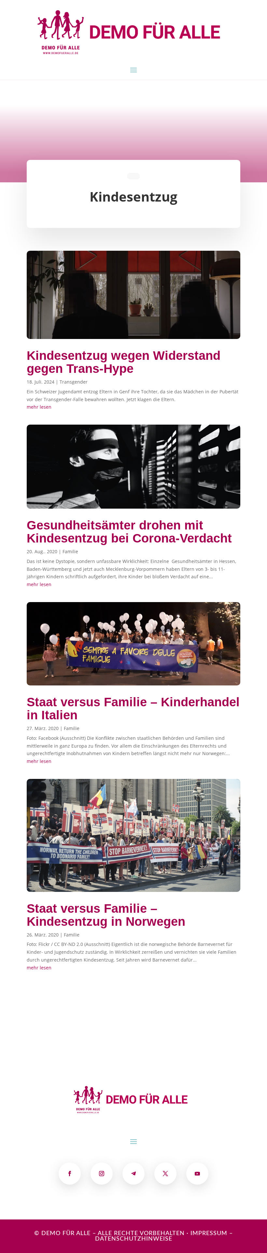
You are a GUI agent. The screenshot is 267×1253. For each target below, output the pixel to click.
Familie (70, 551)
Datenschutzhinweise (133, 1239)
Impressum (208, 1233)
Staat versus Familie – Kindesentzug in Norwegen (106, 915)
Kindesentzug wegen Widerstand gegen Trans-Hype (123, 362)
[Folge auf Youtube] (197, 1173)
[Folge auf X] (165, 1173)
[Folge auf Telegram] (133, 1173)
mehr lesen (39, 407)
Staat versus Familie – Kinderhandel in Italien (133, 708)
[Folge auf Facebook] (70, 1173)
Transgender (74, 382)
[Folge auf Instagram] (102, 1173)
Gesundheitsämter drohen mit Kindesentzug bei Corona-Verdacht (129, 531)
